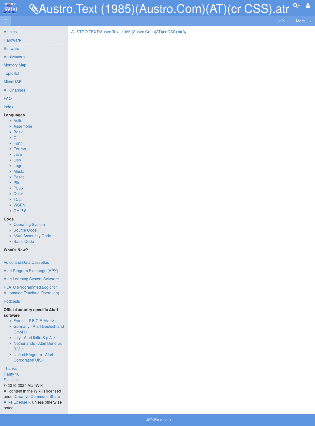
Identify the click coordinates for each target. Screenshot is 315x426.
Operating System (29, 224)
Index (8, 107)
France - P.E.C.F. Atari (33, 320)
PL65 (18, 188)
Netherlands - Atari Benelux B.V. (38, 346)
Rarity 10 (11, 374)
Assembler (23, 126)
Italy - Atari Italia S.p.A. (33, 337)
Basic (18, 132)
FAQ (8, 98)
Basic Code (24, 241)
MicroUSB (13, 81)
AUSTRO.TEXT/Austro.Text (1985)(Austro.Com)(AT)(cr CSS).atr (126, 31)
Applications (14, 57)
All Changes (14, 90)
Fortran (20, 149)
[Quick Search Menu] (296, 5)
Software (11, 48)
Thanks (10, 368)
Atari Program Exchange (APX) (31, 270)
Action (19, 120)
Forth (18, 143)
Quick (19, 193)
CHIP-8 (20, 210)
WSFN (19, 205)
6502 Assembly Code (32, 235)
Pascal (20, 177)
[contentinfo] (283, 21)
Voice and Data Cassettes (26, 262)
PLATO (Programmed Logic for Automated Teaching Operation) (31, 290)
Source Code (25, 230)
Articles (10, 31)
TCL (17, 199)
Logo (18, 165)
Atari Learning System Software (31, 279)
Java (18, 154)
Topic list (11, 73)
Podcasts (12, 301)
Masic (19, 171)
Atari (10, 7)
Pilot (17, 182)
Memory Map (15, 65)
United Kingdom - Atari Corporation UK (33, 357)
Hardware (12, 40)
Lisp (17, 160)
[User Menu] (309, 5)
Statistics (11, 379)
